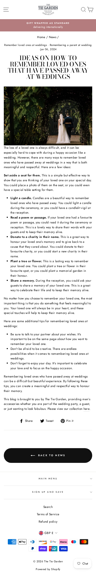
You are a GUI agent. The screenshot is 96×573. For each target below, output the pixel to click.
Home (41, 37)
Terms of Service (48, 514)
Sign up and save (48, 492)
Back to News (51, 455)
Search (48, 507)
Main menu (48, 478)
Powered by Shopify (48, 569)
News (52, 37)
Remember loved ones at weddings (25, 45)
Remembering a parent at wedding (71, 45)
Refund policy (48, 521)
